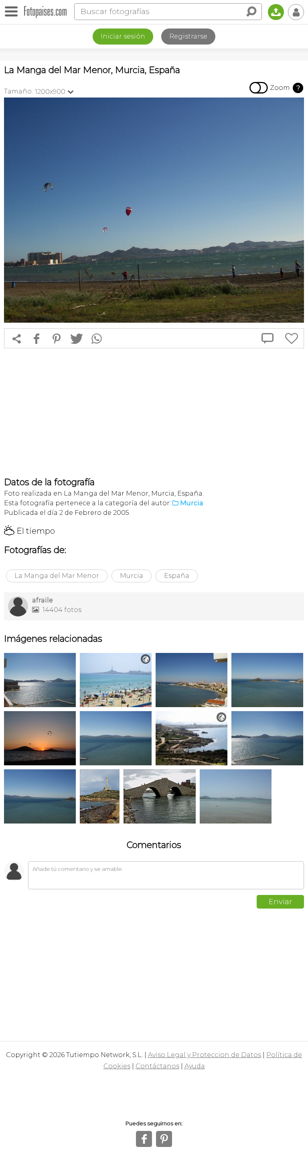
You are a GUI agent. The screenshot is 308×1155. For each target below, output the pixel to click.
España (176, 576)
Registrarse (188, 36)
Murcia (131, 576)
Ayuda (194, 1066)
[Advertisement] (154, 412)
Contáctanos (157, 1066)
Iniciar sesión (123, 36)
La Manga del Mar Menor (56, 576)
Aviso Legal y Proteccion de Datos (204, 1055)
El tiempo (29, 531)
